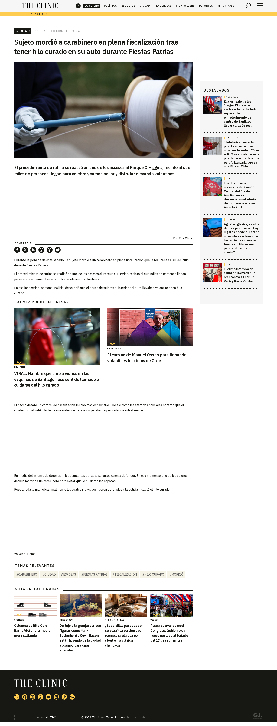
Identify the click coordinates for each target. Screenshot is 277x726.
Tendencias (163, 5)
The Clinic (78, 6)
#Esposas (68, 574)
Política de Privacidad (46, 723)
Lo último (92, 5)
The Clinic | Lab (114, 620)
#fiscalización (125, 574)
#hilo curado (153, 574)
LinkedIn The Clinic (56, 697)
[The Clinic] (40, 6)
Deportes (206, 5)
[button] (17, 250)
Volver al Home (24, 554)
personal (47, 288)
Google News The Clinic (72, 697)
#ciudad (49, 574)
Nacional (19, 367)
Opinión (19, 620)
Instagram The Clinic (32, 697)
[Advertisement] (103, 442)
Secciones (260, 5)
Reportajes (225, 5)
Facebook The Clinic (24, 697)
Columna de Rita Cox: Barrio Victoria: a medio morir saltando (32, 630)
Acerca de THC (46, 717)
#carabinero (26, 574)
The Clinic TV (48, 697)
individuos (89, 489)
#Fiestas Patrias (94, 574)
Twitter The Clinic (16, 697)
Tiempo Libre (185, 5)
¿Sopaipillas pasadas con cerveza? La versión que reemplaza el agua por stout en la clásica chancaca (124, 635)
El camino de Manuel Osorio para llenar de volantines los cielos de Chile (147, 357)
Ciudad (145, 5)
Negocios (128, 5)
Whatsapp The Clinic (40, 697)
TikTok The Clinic (64, 697)
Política (110, 5)
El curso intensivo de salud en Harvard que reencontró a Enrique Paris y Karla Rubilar (239, 275)
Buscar (248, 5)
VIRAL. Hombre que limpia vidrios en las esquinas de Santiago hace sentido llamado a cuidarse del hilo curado (56, 379)
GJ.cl (257, 716)
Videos (154, 620)
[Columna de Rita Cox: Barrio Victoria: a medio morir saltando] (35, 605)
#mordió (176, 574)
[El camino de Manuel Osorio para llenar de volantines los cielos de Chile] (150, 327)
